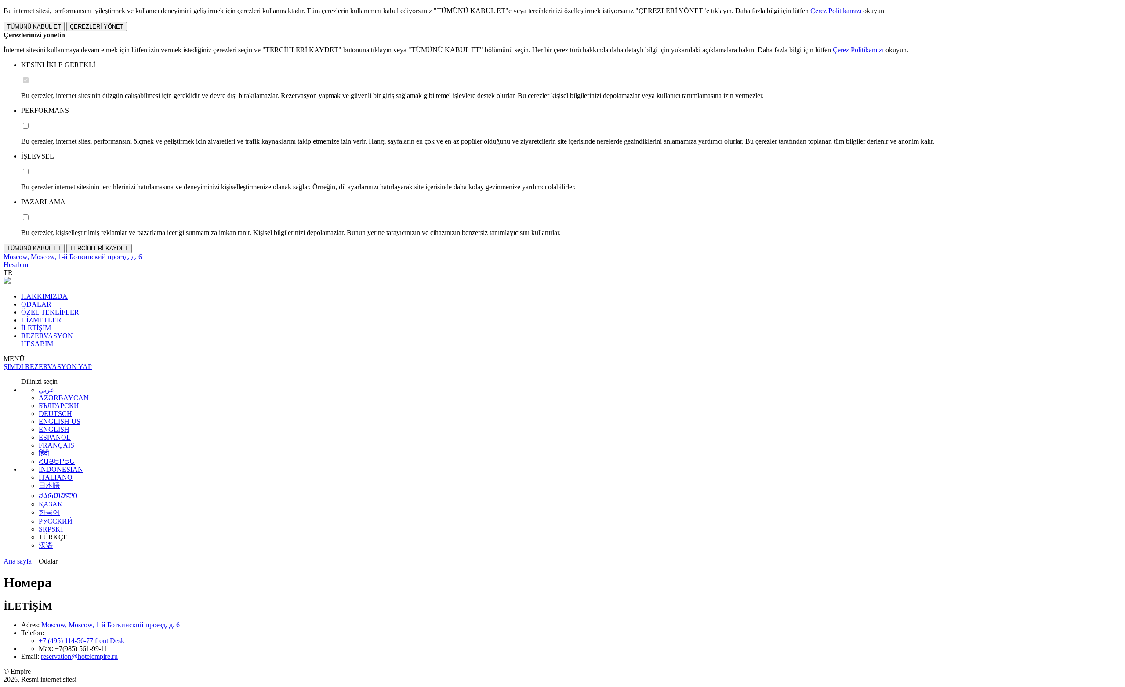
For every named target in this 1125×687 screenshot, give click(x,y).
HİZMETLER (41, 320)
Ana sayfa (18, 561)
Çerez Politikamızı (835, 10)
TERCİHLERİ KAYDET (99, 248)
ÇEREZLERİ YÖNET (96, 26)
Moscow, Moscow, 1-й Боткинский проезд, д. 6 (110, 625)
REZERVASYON (47, 336)
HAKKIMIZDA (44, 296)
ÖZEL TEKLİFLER (50, 312)
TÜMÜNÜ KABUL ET (34, 26)
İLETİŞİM (36, 328)
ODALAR (36, 304)
